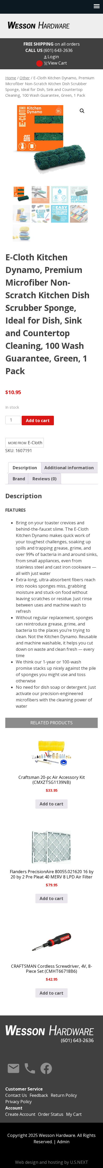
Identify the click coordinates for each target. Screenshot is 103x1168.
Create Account (20, 1114)
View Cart (57, 63)
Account (13, 1108)
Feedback (39, 1095)
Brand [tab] (19, 479)
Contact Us (13, 1068)
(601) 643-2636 (49, 50)
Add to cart (38, 420)
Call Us (30, 1068)
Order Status (50, 1114)
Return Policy (64, 1095)
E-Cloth (35, 443)
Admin (63, 1142)
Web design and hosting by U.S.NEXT (51, 1162)
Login (53, 57)
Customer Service (24, 1089)
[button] (82, 111)
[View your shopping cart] (39, 63)
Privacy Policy (18, 1102)
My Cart (74, 1114)
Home (10, 77)
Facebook (46, 1068)
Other (25, 77)
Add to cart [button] (51, 804)
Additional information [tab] (69, 468)
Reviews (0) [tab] (44, 479)
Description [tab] (25, 468)
